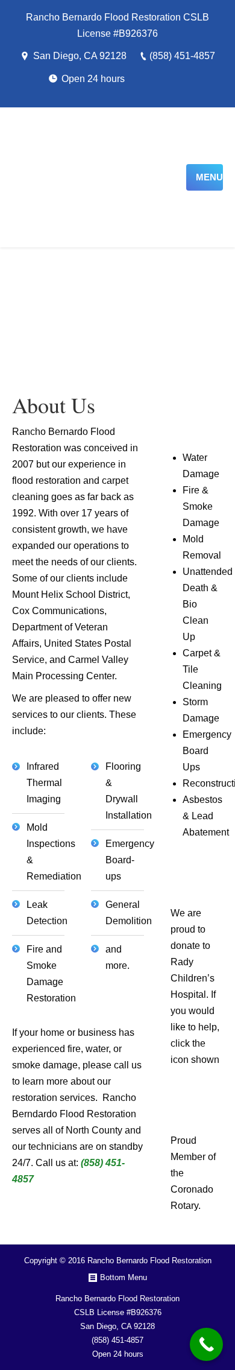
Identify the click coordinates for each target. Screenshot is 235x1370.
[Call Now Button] (206, 1344)
